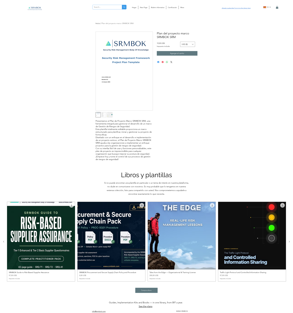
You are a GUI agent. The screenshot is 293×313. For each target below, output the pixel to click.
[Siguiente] (289, 241)
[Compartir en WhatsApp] (167, 62)
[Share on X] (171, 62)
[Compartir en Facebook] (158, 62)
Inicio (98, 23)
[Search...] (124, 7)
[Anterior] (3, 241)
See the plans (145, 306)
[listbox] (187, 44)
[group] (146, 242)
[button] (277, 7)
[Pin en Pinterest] (162, 62)
